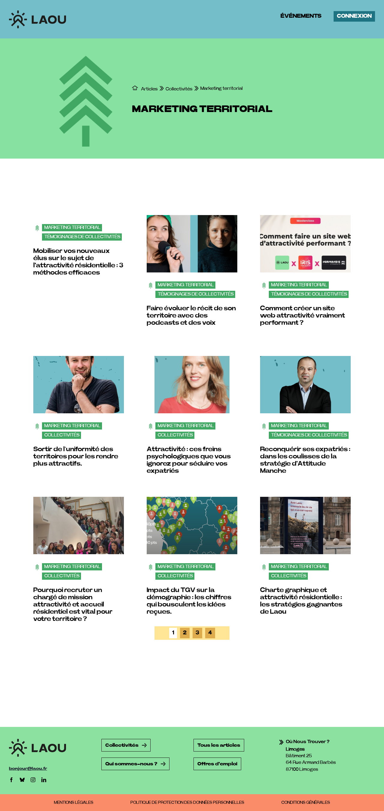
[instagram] (33, 779)
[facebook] (11, 779)
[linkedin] (43, 779)
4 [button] (210, 633)
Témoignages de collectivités (82, 236)
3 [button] (197, 633)
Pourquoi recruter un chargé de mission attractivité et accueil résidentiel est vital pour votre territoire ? (72, 604)
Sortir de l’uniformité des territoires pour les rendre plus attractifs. (75, 456)
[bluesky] (22, 779)
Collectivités (62, 435)
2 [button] (185, 633)
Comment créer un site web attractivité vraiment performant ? (302, 315)
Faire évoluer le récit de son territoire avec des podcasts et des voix (191, 315)
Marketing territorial (72, 227)
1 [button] (173, 633)
